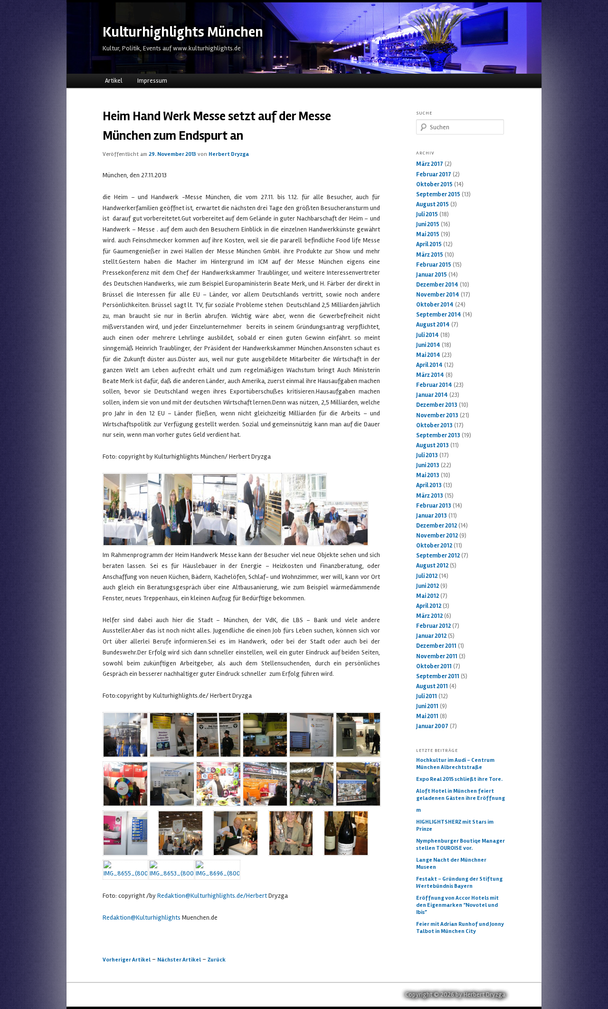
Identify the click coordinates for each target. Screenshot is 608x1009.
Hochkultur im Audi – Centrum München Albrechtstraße (455, 764)
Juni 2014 (428, 345)
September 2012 (438, 555)
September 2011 (437, 676)
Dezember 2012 (436, 525)
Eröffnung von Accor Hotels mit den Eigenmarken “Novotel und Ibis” (457, 905)
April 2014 (429, 365)
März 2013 (429, 496)
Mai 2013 (427, 475)
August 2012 (432, 565)
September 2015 (438, 194)
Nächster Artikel (179, 959)
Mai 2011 (427, 716)
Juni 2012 (427, 586)
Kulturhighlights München (183, 32)
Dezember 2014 (437, 284)
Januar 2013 (431, 515)
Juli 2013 (427, 455)
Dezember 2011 (436, 646)
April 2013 (429, 485)
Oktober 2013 (434, 425)
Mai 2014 (428, 355)
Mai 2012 (427, 596)
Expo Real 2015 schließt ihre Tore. (459, 779)
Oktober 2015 (434, 184)
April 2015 (429, 244)
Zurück (217, 959)
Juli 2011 (426, 696)
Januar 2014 (432, 395)
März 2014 (430, 375)
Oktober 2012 (434, 545)
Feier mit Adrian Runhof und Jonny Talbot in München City (460, 928)
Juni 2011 (427, 706)
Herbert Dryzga (229, 154)
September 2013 (438, 435)
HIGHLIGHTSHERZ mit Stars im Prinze (455, 825)
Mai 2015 (427, 234)
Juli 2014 (427, 335)
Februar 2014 (434, 385)
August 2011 (432, 686)
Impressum (152, 81)
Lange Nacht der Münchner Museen (451, 863)
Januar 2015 (431, 275)
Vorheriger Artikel (127, 959)
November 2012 (437, 535)
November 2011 (436, 656)
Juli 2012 (426, 576)
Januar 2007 (432, 726)
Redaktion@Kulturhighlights (141, 917)
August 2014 (433, 324)
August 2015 (432, 204)
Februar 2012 (433, 626)
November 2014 (437, 294)
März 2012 (429, 616)
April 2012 (428, 606)
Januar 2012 (431, 636)
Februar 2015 (433, 265)
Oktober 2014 (435, 304)
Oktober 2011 (434, 666)
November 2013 (437, 415)
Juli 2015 (427, 214)
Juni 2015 (427, 224)
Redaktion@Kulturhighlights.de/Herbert (212, 896)
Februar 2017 (433, 174)
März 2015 (429, 255)
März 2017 (429, 164)
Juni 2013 (427, 465)
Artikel (113, 81)
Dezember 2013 (436, 405)
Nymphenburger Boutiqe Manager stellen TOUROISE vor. (460, 844)
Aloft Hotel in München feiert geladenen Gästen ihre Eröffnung (460, 795)
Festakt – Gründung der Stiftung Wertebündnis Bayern (459, 882)
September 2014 (438, 314)
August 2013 (432, 445)
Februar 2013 (433, 505)
